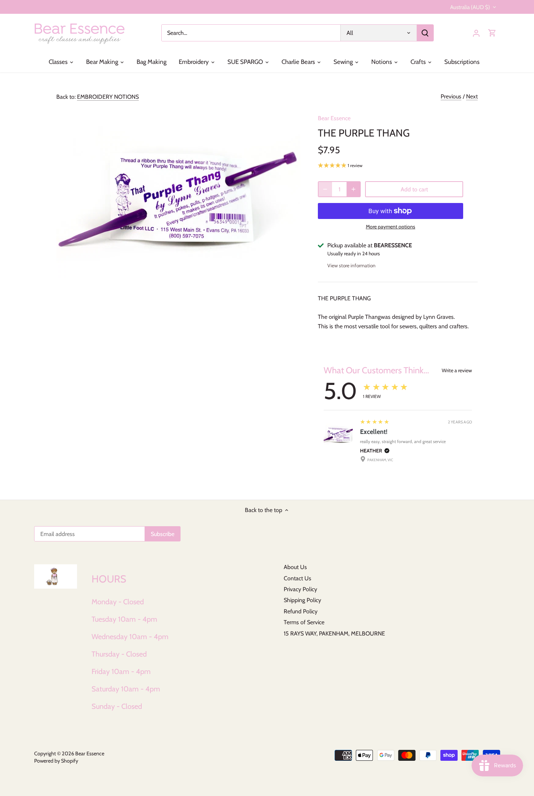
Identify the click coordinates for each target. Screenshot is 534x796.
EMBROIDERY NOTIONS (108, 96)
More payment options (390, 227)
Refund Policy (300, 611)
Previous (451, 96)
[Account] (476, 33)
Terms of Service (304, 622)
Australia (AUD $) (470, 7)
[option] (178, 192)
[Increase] (353, 189)
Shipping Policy (302, 600)
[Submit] (425, 33)
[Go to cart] (492, 33)
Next (472, 96)
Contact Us (297, 578)
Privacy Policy (300, 589)
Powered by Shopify (56, 761)
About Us (295, 567)
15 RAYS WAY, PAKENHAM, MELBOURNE (334, 633)
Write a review (457, 370)
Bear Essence (334, 118)
